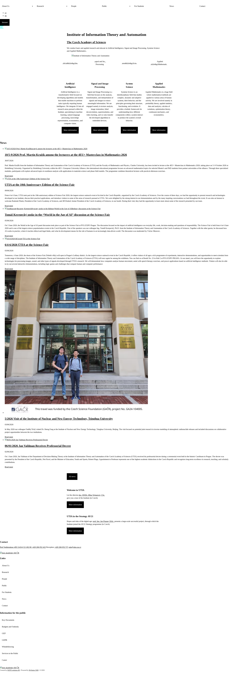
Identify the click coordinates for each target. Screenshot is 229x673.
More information (70, 130)
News (171, 6)
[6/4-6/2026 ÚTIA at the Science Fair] (22, 239)
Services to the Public (10, 653)
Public (104, 6)
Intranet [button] (5, 22)
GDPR (4, 640)
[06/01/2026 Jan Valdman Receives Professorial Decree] (26, 440)
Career (4, 660)
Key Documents (8, 620)
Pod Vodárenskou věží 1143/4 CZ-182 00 (16, 547)
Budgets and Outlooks (10, 627)
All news (72, 476)
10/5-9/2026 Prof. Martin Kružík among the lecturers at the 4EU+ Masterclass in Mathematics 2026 (66, 154)
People (73, 6)
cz (5, 13)
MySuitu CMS (33, 670)
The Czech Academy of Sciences (86, 42)
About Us (5, 6)
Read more (9, 176)
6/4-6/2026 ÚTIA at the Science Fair (27, 244)
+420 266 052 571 (61, 547)
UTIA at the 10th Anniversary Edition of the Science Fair (40, 184)
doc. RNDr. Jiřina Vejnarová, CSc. (92, 495)
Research (40, 6)
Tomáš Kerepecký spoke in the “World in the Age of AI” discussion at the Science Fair (57, 214)
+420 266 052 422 (39, 547)
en (6, 16)
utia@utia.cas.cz (75, 547)
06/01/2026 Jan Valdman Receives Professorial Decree (38, 445)
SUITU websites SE (13, 670)
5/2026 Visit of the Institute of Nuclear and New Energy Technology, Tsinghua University (59, 418)
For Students (139, 6)
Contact (202, 6)
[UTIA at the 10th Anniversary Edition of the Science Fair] (27, 179)
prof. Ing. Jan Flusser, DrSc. (103, 521)
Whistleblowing (8, 647)
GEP (4, 633)
